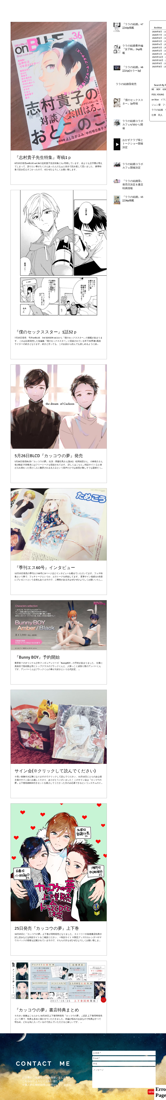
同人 (160, 115)
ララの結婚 (157, 109)
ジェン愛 (156, 104)
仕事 (154, 115)
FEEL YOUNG (158, 94)
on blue (155, 99)
